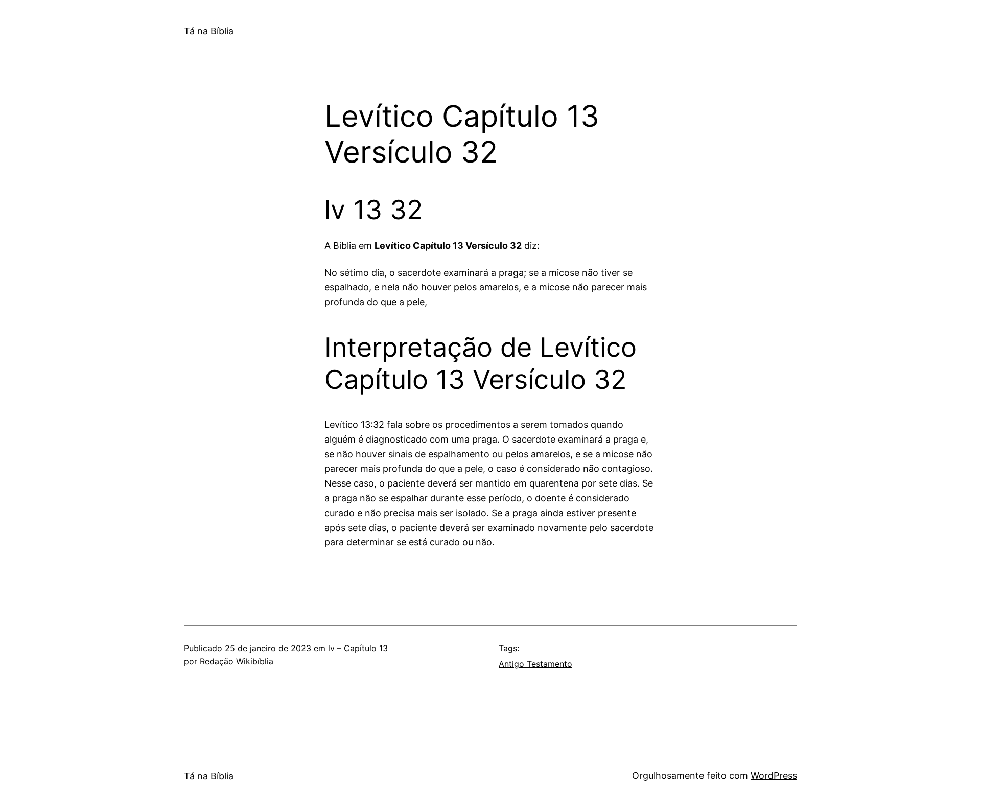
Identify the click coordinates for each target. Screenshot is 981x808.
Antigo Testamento (535, 664)
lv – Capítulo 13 (358, 648)
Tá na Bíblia (208, 31)
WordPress (774, 775)
